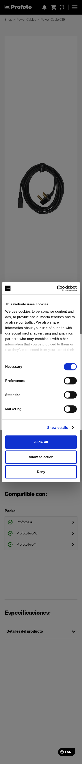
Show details (57, 427)
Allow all (41, 442)
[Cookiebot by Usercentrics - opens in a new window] (58, 288)
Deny (41, 472)
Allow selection (41, 457)
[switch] (70, 380)
